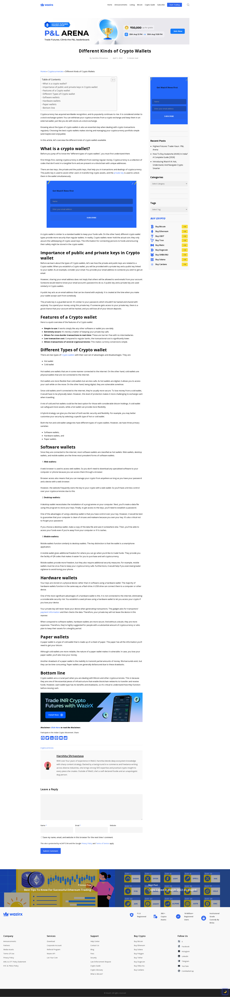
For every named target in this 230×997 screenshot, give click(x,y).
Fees (92, 953)
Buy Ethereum (139, 945)
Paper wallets (49, 104)
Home (43, 71)
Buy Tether (138, 957)
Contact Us (94, 945)
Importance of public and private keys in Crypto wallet (70, 87)
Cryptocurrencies (55, 71)
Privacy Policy (87, 843)
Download (51, 941)
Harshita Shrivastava (100, 58)
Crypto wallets (68, 355)
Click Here (55, 727)
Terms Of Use (8, 953)
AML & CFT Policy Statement (14, 962)
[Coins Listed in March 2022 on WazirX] (172, 888)
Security (93, 957)
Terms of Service (102, 843)
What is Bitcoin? (96, 974)
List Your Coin (52, 957)
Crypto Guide (95, 966)
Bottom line (49, 107)
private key (119, 173)
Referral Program (53, 949)
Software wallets (51, 97)
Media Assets (8, 949)
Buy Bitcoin (138, 941)
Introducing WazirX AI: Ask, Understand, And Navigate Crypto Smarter (168, 165)
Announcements (9, 941)
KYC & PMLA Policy (10, 966)
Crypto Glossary (96, 970)
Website (113, 825)
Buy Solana (138, 949)
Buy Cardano (139, 970)
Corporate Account (54, 945)
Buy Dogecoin (139, 962)
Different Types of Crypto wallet (59, 93)
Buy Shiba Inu (139, 966)
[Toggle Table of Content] (112, 80)
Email (78, 825)
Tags (153, 203)
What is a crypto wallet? (55, 83)
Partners (6, 945)
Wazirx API (51, 953)
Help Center (95, 941)
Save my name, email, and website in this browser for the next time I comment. (78, 837)
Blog (92, 949)
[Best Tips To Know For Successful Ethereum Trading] (57, 888)
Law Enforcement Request (100, 962)
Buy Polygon (139, 953)
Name (43, 825)
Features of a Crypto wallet (56, 90)
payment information (50, 612)
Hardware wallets (51, 100)
